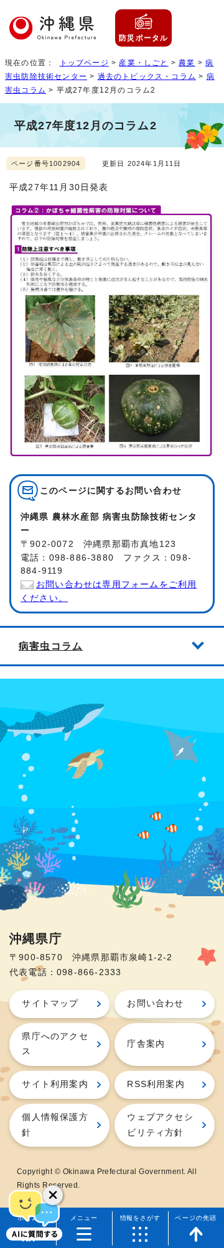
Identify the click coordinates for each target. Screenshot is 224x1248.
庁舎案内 (146, 1043)
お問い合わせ (155, 1003)
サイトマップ (50, 1003)
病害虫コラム (51, 645)
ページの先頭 (196, 1217)
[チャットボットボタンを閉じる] (53, 1195)
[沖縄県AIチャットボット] (34, 1214)
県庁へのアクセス (55, 1044)
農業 (187, 62)
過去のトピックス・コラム (147, 76)
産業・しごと (143, 62)
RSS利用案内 (155, 1084)
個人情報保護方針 (55, 1125)
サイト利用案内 (55, 1084)
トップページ (84, 62)
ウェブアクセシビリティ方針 (160, 1125)
